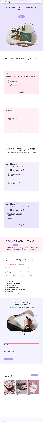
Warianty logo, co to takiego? (13, 279)
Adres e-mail (6, 344)
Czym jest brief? (10, 291)
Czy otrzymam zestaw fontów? (13, 287)
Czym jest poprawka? (11, 281)
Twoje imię (6, 341)
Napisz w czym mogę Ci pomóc (9, 351)
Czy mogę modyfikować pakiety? (14, 283)
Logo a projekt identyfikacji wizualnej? (15, 264)
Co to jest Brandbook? (12, 285)
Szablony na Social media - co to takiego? (16, 289)
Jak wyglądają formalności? (13, 293)
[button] (39, 2)
